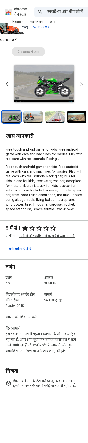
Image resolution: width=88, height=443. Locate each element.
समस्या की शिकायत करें (21, 317)
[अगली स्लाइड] (81, 84)
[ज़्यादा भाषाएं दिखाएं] (60, 300)
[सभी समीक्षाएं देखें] (20, 249)
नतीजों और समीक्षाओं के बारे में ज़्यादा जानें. (47, 236)
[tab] (17, 22)
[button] (44, 84)
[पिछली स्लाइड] (6, 84)
